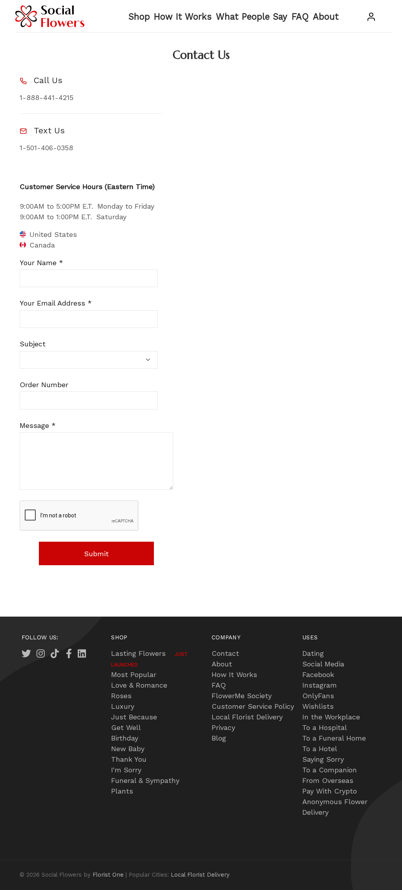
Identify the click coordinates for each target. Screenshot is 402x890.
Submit (96, 554)
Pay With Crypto (329, 791)
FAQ (300, 16)
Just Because (134, 717)
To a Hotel (319, 748)
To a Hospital (324, 727)
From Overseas (327, 780)
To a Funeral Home (334, 738)
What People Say (251, 16)
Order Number (44, 384)
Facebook (318, 674)
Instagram (319, 685)
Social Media (323, 664)
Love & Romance (139, 685)
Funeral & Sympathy (145, 780)
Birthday (124, 738)
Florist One (108, 874)
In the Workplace (331, 717)
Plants (122, 791)
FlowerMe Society (242, 696)
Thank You (128, 759)
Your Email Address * (56, 303)
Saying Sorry (323, 759)
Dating (313, 653)
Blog (219, 738)
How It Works (183, 16)
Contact (225, 653)
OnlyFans (318, 696)
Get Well (126, 727)
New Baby (127, 748)
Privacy (223, 727)
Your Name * (41, 262)
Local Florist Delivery (247, 717)
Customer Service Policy (253, 706)
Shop (139, 16)
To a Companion (329, 770)
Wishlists (318, 706)
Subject (33, 344)
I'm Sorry (126, 770)
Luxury (122, 706)
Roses (121, 696)
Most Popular (133, 674)
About (326, 16)
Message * (38, 425)
